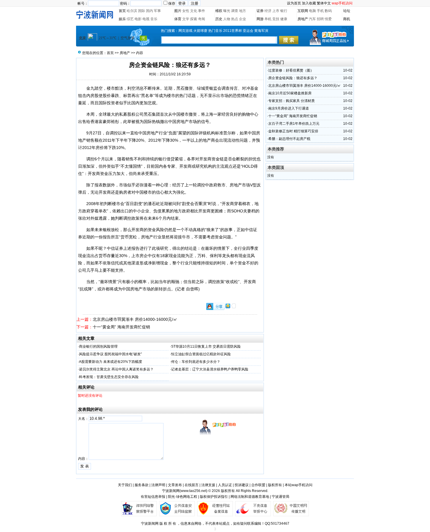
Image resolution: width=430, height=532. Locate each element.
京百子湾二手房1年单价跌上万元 (293, 124)
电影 (138, 19)
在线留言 (192, 485)
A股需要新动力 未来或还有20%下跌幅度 (110, 362)
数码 (328, 11)
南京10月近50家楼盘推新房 (290, 93)
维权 (218, 11)
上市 (275, 11)
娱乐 (122, 19)
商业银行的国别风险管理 (98, 346)
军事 (157, 11)
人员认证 (225, 485)
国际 (141, 11)
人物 (226, 19)
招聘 (320, 19)
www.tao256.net (193, 491)
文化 (193, 11)
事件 (201, 11)
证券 (260, 11)
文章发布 (175, 485)
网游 (260, 19)
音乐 (153, 19)
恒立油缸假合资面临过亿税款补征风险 (201, 354)
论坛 (346, 11)
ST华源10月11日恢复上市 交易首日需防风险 (206, 346)
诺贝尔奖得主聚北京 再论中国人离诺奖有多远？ (116, 369)
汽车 (312, 19)
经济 (267, 11)
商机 (346, 19)
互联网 (302, 11)
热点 (234, 19)
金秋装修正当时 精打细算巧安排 (293, 131)
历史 (218, 19)
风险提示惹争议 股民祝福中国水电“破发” (110, 354)
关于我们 (125, 485)
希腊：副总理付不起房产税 (289, 139)
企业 (242, 19)
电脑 (312, 11)
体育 (177, 19)
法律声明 (158, 485)
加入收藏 (309, 3)
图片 (177, 11)
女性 (185, 11)
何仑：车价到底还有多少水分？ (195, 362)
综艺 (130, 19)
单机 (267, 19)
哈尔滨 (132, 11)
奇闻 (201, 19)
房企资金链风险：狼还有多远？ (292, 78)
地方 (242, 11)
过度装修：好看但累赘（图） (291, 70)
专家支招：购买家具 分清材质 (291, 101)
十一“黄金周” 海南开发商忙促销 (121, 327)
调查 (234, 11)
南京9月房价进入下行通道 (288, 108)
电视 (145, 19)
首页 (122, 11)
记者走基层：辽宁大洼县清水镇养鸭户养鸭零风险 (209, 369)
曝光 (226, 11)
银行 (283, 11)
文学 (185, 19)
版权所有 (275, 485)
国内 (149, 11)
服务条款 (142, 485)
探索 (193, 19)
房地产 (302, 19)
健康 (283, 19)
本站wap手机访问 (298, 485)
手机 (320, 11)
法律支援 (208, 485)
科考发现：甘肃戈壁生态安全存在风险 (109, 377)
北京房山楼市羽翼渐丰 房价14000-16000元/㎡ (135, 319)
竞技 (275, 19)
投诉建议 (242, 485)
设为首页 (294, 3)
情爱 (328, 19)
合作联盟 (258, 485)
